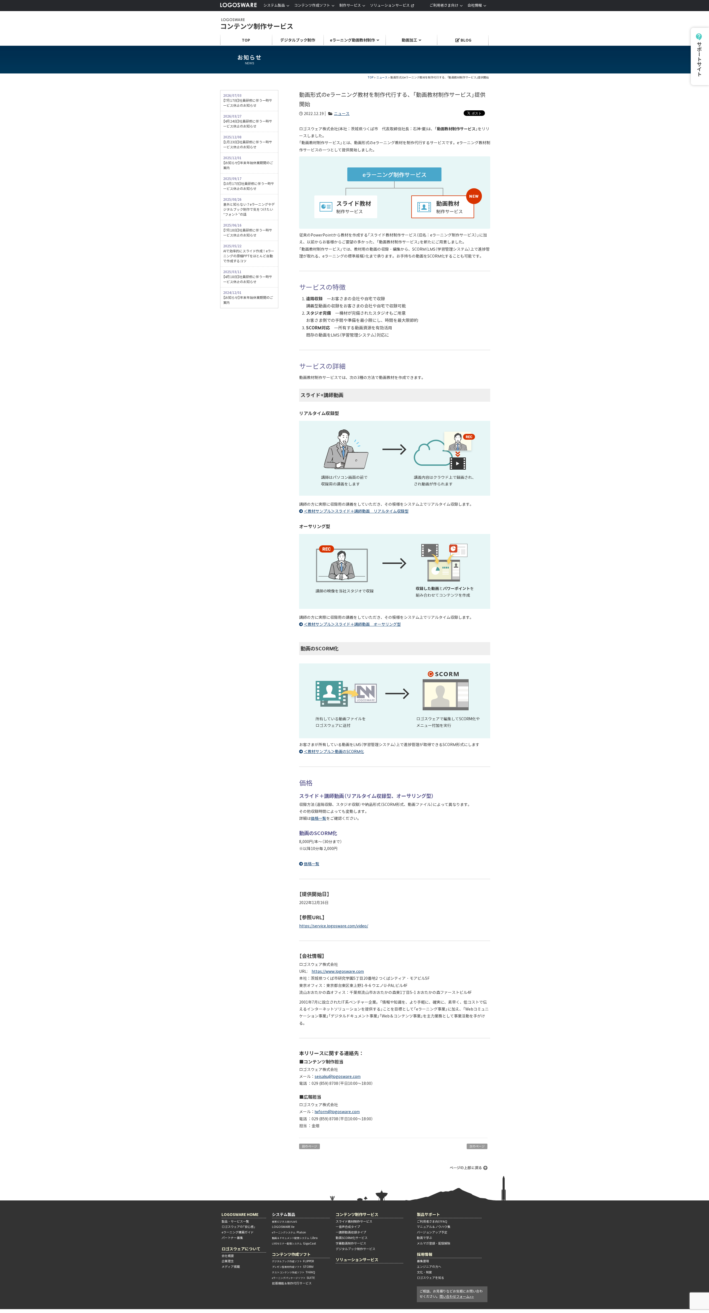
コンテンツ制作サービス (257, 25)
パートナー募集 (232, 1238)
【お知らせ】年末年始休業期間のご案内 (248, 163)
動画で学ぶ (424, 1238)
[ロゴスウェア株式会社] (238, 6)
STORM (293, 1267)
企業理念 (228, 1261)
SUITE (293, 1278)
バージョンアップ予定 (432, 1232)
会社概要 (228, 1256)
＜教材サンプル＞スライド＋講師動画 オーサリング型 (352, 624)
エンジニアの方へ (429, 1267)
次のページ (477, 1146)
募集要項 (423, 1261)
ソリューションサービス (390, 5)
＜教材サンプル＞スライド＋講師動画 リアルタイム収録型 (356, 511)
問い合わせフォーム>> (457, 1296)
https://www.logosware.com (338, 971)
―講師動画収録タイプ (351, 1232)
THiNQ (293, 1272)
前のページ (309, 1146)
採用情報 (424, 1254)
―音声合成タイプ (348, 1227)
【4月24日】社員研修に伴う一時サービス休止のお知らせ (247, 121)
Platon (289, 1232)
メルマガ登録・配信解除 (433, 1243)
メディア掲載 (231, 1267)
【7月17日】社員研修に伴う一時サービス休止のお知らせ (247, 100)
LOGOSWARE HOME (240, 1214)
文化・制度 (424, 1272)
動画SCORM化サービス (352, 1238)
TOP (370, 77)
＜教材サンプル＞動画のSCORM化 (334, 751)
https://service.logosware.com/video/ (333, 926)
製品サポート (428, 1214)
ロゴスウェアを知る (430, 1278)
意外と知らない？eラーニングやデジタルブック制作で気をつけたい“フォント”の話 (249, 207)
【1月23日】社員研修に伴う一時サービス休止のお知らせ (247, 142)
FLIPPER (293, 1261)
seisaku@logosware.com (338, 1076)
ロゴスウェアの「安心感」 (238, 1227)
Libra (295, 1238)
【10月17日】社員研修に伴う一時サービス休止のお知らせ (248, 184)
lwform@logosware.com (337, 1112)
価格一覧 (318, 818)
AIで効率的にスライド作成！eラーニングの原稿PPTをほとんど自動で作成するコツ (248, 253)
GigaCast (294, 1243)
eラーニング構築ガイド (238, 1232)
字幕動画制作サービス (351, 1243)
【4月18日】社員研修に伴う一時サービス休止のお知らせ (247, 277)
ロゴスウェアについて (241, 1248)
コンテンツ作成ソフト (291, 1254)
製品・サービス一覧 (235, 1221)
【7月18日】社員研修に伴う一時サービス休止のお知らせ (247, 230)
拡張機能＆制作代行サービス (292, 1283)
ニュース (381, 77)
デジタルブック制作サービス (355, 1249)
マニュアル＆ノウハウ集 (433, 1227)
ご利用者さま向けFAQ (432, 1221)
